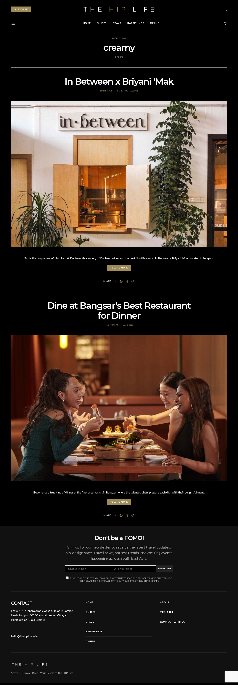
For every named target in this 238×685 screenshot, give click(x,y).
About (165, 602)
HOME (87, 23)
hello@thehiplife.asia (24, 636)
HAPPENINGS (135, 23)
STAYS (117, 23)
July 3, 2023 (128, 325)
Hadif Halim (107, 91)
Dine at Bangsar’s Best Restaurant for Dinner (119, 310)
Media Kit (166, 611)
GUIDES (102, 23)
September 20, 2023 (127, 91)
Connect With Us (172, 621)
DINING (155, 23)
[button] (225, 23)
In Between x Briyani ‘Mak (119, 81)
